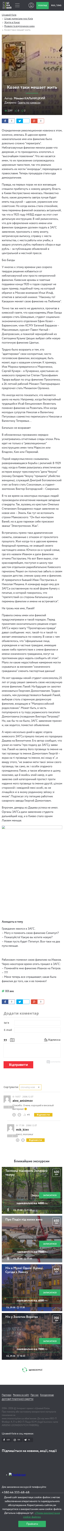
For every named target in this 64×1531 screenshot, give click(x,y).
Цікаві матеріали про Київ (18, 18)
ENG (59, 5)
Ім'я (6, 1022)
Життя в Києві (12, 22)
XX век (9, 991)
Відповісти (43, 1114)
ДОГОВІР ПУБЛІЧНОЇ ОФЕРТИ (17, 1399)
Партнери (6, 1395)
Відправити (18, 1065)
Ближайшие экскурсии (31, 1161)
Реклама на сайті (21, 1395)
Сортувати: (11, 1087)
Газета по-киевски (29, 102)
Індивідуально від (32, 1203)
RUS (53, 5)
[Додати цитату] (6, 1040)
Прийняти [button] (32, 1524)
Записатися (50, 1195)
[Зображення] (12, 1040)
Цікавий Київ (9, 15)
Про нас (35, 1395)
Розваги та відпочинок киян (19, 26)
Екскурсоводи (47, 1395)
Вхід (31, 5)
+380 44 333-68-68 (16, 1492)
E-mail (8, 1030)
